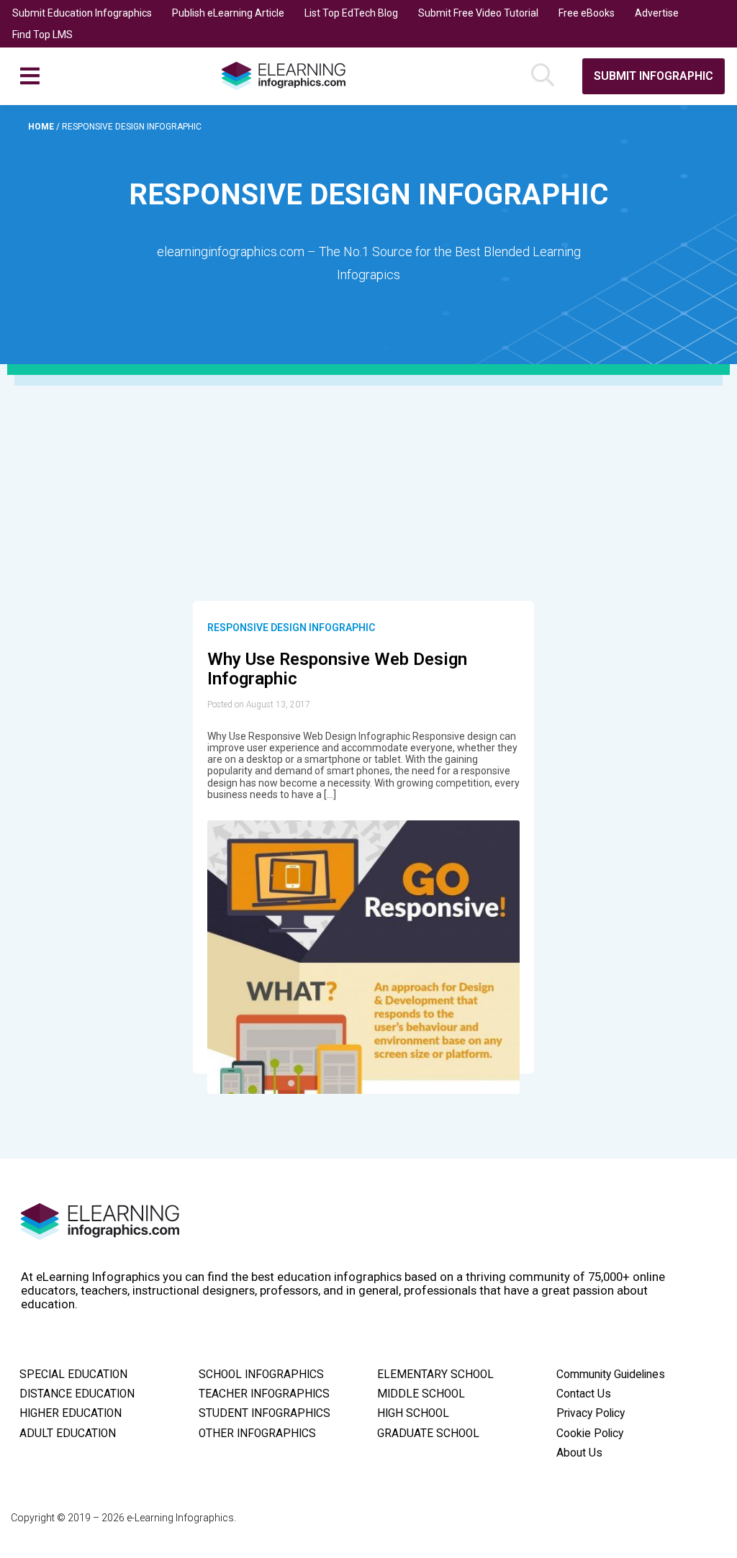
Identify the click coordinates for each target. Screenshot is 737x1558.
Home (42, 127)
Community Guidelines (610, 1374)
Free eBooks (587, 13)
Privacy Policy (590, 1413)
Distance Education (77, 1393)
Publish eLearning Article (228, 13)
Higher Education (70, 1413)
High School (413, 1413)
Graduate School (428, 1433)
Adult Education (67, 1433)
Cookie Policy (589, 1433)
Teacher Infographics (264, 1393)
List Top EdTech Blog (351, 13)
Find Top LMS (42, 34)
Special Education (73, 1374)
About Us (579, 1452)
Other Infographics (257, 1433)
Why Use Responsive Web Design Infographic (337, 669)
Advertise (657, 13)
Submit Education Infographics (82, 13)
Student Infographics (264, 1413)
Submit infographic (653, 76)
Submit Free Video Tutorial (478, 13)
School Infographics (261, 1374)
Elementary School (435, 1374)
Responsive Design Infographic (291, 627)
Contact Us (583, 1393)
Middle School (421, 1393)
